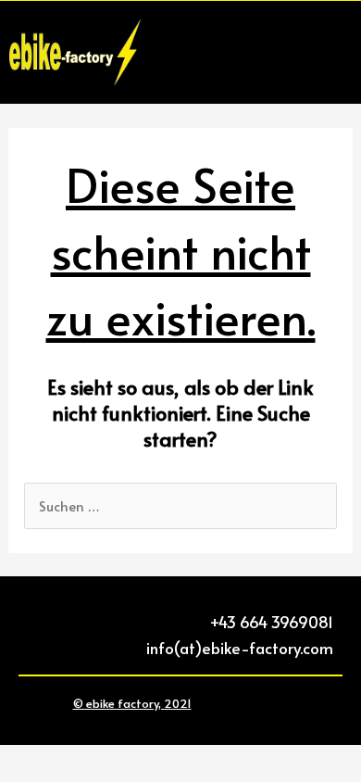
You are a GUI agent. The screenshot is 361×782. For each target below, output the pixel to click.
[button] (334, 52)
